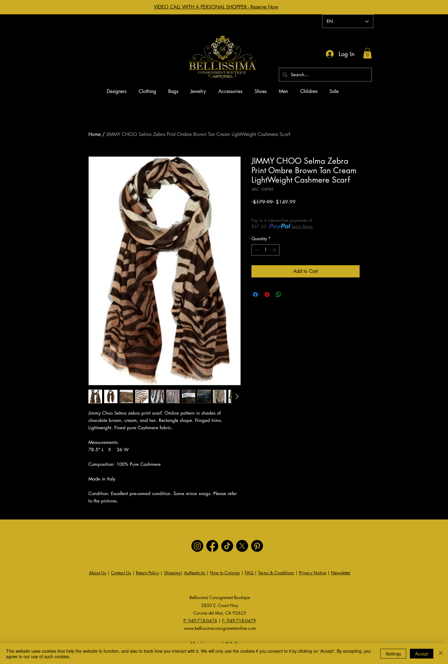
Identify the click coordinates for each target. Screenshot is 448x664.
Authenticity (195, 573)
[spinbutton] (265, 250)
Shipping (172, 573)
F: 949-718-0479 (239, 620)
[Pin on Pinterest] (267, 294)
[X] (242, 546)
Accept (421, 654)
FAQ (249, 573)
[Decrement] (256, 250)
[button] (367, 53)
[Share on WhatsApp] (278, 294)
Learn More (302, 226)
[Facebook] (212, 546)
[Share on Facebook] (255, 294)
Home (94, 134)
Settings (393, 654)
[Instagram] (197, 546)
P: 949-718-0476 (200, 620)
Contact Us (121, 573)
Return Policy (147, 573)
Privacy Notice (312, 573)
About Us (97, 573)
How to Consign (225, 573)
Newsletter (340, 573)
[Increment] (275, 250)
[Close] (440, 653)
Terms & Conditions (276, 573)
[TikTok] (227, 546)
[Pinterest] (257, 546)
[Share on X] (290, 294)
